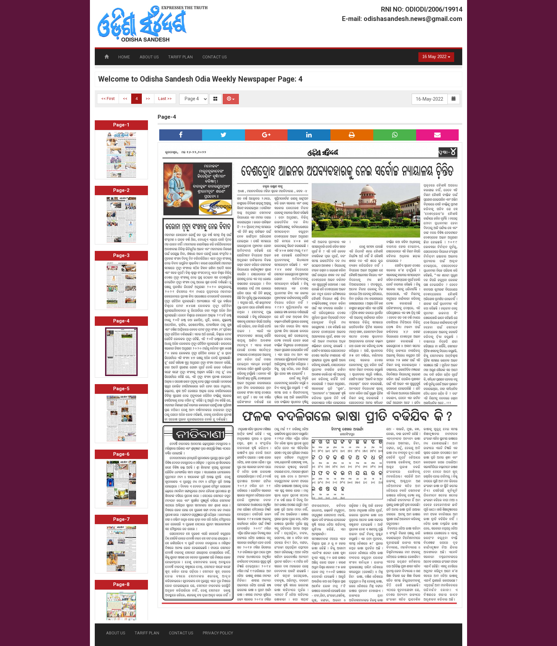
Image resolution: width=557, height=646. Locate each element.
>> (148, 98)
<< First (108, 98)
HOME (124, 57)
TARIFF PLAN (180, 57)
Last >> (165, 98)
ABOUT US (149, 57)
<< (125, 98)
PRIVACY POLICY (218, 633)
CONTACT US (214, 57)
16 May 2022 (435, 57)
